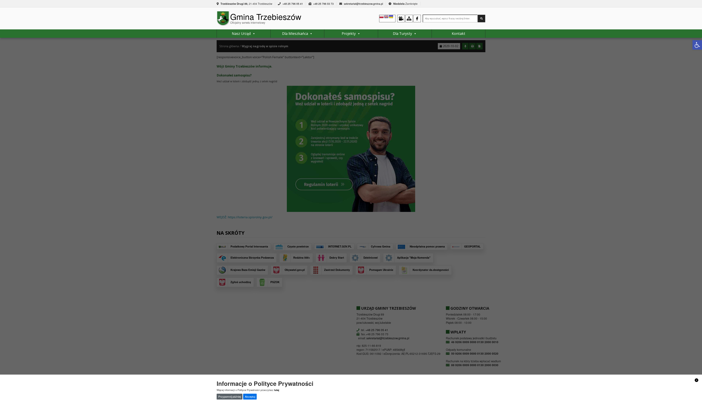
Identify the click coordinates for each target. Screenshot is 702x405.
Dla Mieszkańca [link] (295, 33)
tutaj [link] (276, 390)
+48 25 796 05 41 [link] (292, 3)
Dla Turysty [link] (402, 33)
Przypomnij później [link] (229, 396)
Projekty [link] (349, 33)
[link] (697, 45)
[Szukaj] (481, 18)
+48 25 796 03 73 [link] (323, 3)
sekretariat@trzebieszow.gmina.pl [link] (363, 3)
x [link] (696, 380)
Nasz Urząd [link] (241, 33)
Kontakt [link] (458, 33)
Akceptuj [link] (250, 396)
